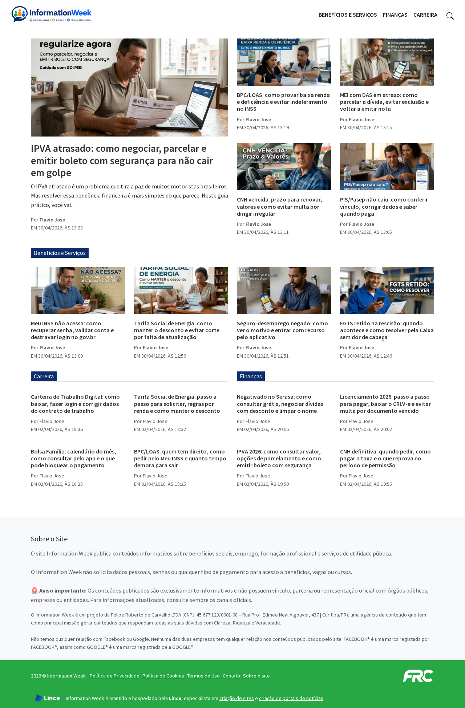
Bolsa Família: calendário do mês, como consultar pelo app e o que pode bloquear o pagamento (73, 458)
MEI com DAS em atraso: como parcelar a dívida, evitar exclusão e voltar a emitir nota (384, 101)
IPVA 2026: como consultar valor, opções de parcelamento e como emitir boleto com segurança (279, 458)
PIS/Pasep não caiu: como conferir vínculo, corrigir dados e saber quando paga (384, 206)
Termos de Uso (203, 675)
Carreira (425, 14)
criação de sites (236, 698)
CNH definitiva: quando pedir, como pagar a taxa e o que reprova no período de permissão (385, 458)
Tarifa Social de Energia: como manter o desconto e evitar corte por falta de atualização (176, 330)
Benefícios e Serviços (348, 14)
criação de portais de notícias (291, 698)
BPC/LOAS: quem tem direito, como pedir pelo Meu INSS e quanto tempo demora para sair (180, 458)
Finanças (395, 14)
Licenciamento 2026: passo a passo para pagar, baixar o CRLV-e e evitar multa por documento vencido (385, 403)
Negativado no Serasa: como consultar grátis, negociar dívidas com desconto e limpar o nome (280, 403)
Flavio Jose (52, 219)
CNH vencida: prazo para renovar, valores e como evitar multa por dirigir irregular (279, 206)
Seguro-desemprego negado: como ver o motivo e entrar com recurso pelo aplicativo (282, 330)
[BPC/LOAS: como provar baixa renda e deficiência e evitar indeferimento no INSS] (284, 62)
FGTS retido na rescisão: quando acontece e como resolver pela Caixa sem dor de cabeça (387, 330)
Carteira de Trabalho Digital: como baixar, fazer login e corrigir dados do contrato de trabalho (75, 403)
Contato (231, 675)
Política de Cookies (163, 675)
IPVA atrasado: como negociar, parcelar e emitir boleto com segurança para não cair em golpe (122, 160)
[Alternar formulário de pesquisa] (450, 15)
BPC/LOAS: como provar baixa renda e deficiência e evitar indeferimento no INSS (283, 101)
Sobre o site (256, 675)
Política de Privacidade (115, 675)
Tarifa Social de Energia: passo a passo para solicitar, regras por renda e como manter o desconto (177, 403)
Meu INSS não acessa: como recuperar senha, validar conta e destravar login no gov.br (72, 330)
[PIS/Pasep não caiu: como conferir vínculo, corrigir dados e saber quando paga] (387, 166)
